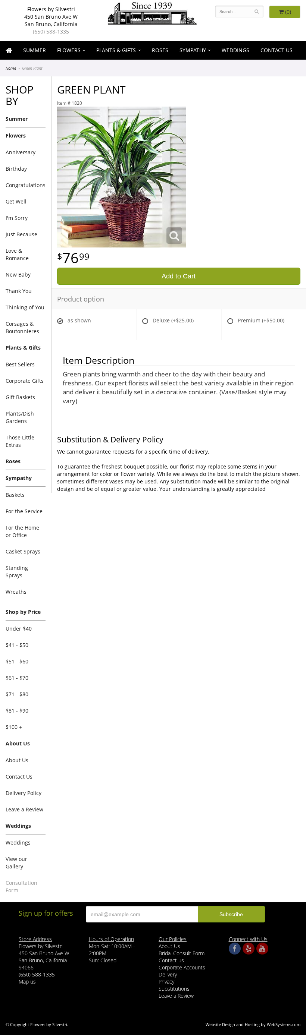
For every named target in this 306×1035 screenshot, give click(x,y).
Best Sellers (20, 364)
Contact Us (276, 50)
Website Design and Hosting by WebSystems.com (253, 1024)
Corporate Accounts (182, 967)
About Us (17, 760)
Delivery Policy (23, 792)
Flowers (69, 50)
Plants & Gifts (116, 50)
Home (11, 68)
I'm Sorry (17, 217)
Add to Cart (179, 276)
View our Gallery (16, 862)
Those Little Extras (20, 441)
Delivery (168, 974)
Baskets (15, 494)
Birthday (16, 168)
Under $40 (19, 628)
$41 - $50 (17, 645)
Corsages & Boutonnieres (22, 327)
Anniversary (20, 152)
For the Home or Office (22, 531)
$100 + (14, 727)
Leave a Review (24, 809)
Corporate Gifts (25, 380)
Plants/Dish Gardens (20, 417)
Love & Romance (17, 254)
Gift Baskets (20, 397)
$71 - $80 (17, 694)
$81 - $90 (17, 710)
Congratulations (26, 185)
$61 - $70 (17, 677)
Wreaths (16, 591)
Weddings (235, 50)
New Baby (18, 274)
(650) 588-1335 (51, 31)
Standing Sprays (17, 571)
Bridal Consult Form (181, 953)
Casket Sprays (23, 551)
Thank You (19, 290)
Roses (160, 50)
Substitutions (174, 988)
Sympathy (192, 50)
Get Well (16, 201)
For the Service (24, 511)
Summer (34, 50)
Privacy (166, 981)
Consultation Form (21, 886)
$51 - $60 (17, 661)
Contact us (171, 960)
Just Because (21, 234)
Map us (27, 981)
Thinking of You (25, 307)
